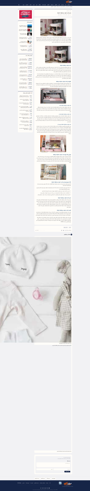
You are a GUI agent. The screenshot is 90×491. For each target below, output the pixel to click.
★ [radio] (40, 230)
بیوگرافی (40, 4)
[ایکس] (47, 488)
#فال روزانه (55, 6)
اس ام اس (62, 4)
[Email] (61, 230)
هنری (36, 4)
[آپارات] (49, 488)
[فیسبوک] (41, 488)
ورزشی (23, 4)
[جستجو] (19, 5)
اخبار (65, 4)
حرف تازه (69, 4)
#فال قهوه (52, 6)
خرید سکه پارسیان (37, 478)
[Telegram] (63, 230)
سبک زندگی (52, 4)
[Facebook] (65, 230)
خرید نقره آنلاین (43, 478)
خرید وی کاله (48, 478)
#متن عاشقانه (58, 6)
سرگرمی (31, 4)
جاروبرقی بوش (53, 478)
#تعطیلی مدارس (67, 6)
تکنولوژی (48, 4)
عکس (59, 4)
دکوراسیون (27, 4)
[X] (67, 230)
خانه (70, 10)
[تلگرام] (45, 488)
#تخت (70, 227)
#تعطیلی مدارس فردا (62, 6)
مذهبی (34, 4)
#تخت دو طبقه (65, 227)
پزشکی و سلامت (44, 4)
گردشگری (56, 4)
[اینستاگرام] (43, 488)
